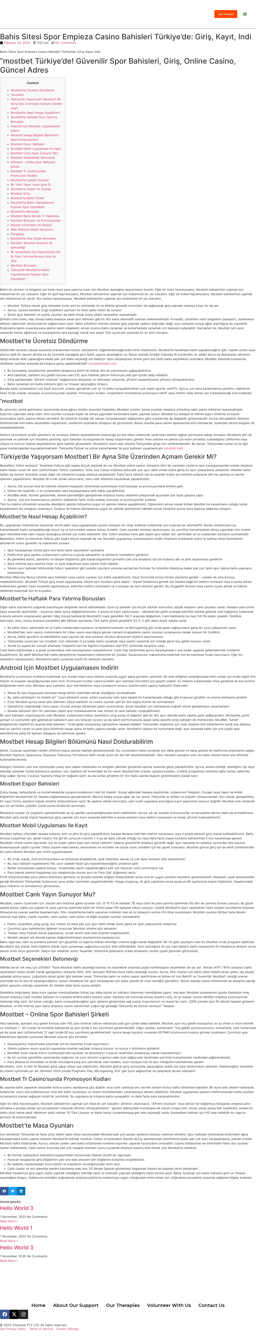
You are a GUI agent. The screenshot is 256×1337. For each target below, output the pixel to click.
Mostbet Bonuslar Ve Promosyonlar (36, 220)
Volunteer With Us (169, 1305)
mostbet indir (173, 448)
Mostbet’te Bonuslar (25, 211)
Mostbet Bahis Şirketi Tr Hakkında (35, 216)
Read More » (9, 1221)
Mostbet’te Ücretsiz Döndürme (32, 90)
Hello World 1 (16, 1228)
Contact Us (211, 1305)
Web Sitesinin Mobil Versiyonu (32, 229)
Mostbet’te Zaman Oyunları (30, 180)
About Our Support (76, 1305)
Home (38, 1305)
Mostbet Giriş (20, 193)
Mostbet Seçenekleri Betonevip (33, 157)
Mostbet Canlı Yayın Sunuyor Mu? (34, 153)
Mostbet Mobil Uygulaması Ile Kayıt (36, 148)
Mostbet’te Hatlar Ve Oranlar (31, 189)
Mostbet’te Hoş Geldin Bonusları (33, 238)
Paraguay (17, 234)
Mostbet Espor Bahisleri (27, 144)
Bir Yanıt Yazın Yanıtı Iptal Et (31, 184)
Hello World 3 (16, 1208)
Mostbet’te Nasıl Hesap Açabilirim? (35, 113)
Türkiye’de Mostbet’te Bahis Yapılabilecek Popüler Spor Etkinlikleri (30, 274)
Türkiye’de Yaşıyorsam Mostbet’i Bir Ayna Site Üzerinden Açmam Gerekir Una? (36, 103)
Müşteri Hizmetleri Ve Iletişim (31, 225)
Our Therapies (123, 1305)
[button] (245, 14)
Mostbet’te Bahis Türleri (27, 198)
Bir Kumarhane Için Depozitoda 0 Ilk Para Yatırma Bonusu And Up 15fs (35, 256)
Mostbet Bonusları (23, 265)
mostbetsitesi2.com (102, 363)
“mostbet (17, 95)
